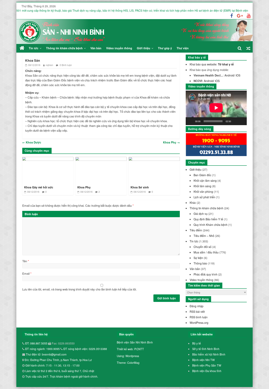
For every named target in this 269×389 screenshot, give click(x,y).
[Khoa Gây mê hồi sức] (47, 159)
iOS (238, 75)
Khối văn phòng (203, 192)
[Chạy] (191, 121)
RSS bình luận (199, 317)
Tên (25, 261)
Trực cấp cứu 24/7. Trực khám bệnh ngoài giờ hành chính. (61, 376)
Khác (193, 203)
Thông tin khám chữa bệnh (64, 48)
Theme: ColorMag (128, 363)
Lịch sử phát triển (204, 197)
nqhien (49, 65)
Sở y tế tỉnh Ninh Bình (205, 349)
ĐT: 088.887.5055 (36, 343)
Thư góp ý (165, 48)
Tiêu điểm (196, 230)
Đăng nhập (196, 306)
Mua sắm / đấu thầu (206, 252)
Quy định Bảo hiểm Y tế (208, 219)
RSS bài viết (197, 312)
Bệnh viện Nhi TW (203, 360)
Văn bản (95, 48)
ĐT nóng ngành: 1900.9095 (42, 349)
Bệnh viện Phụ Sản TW (206, 365)
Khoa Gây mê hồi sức (38, 187)
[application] (216, 108)
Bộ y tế (196, 343)
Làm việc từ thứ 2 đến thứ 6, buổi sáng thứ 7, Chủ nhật (59, 371)
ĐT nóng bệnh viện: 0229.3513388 (85, 349)
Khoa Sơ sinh (140, 187)
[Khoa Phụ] (101, 159)
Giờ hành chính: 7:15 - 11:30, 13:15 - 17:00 (52, 365)
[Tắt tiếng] (235, 121)
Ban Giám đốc (202, 175)
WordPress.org (199, 323)
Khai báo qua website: (212, 64)
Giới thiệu (143, 48)
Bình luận (32, 214)
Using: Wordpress (128, 356)
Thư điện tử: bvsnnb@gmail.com (46, 354)
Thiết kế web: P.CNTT (130, 349)
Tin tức (33, 48)
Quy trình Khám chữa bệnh (210, 225)
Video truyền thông (119, 48)
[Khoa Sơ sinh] (154, 159)
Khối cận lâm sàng (205, 180)
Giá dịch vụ (201, 214)
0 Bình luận (65, 65)
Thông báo (200, 263)
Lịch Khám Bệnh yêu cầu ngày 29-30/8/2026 (44, 9)
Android (229, 75)
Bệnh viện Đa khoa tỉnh (206, 371)
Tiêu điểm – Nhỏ (204, 236)
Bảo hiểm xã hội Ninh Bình (208, 354)
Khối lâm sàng (202, 186)
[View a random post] (248, 48)
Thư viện (183, 48)
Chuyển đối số (202, 247)
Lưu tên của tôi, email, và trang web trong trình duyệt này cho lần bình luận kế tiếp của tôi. (79, 289)
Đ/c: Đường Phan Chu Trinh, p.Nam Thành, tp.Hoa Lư (58, 360)
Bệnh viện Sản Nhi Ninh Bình (135, 342)
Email (27, 273)
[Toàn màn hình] (242, 121)
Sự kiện (198, 258)
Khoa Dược (31, 142)
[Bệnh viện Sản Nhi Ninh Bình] (22, 48)
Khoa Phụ (171, 142)
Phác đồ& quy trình (205, 274)
